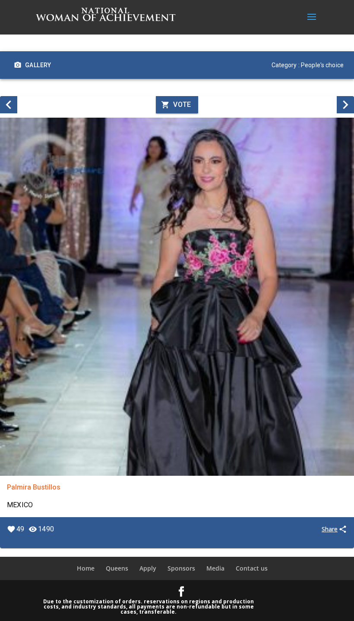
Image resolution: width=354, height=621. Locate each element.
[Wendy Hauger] (345, 104)
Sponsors (181, 568)
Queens (117, 568)
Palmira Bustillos (33, 487)
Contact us (252, 568)
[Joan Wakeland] (8, 104)
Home (86, 568)
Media (215, 568)
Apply (147, 568)
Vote (182, 104)
